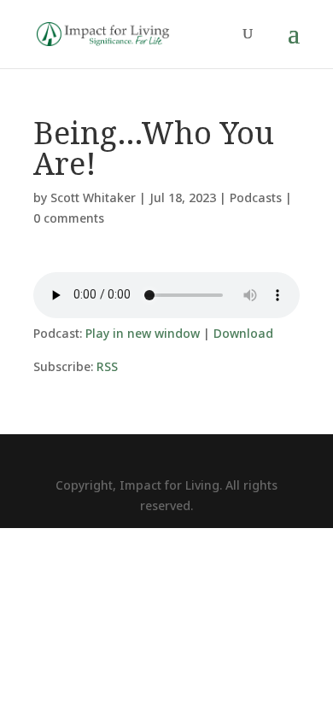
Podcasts (256, 197)
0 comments (68, 218)
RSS (107, 366)
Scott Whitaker (93, 197)
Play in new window (142, 333)
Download (243, 333)
